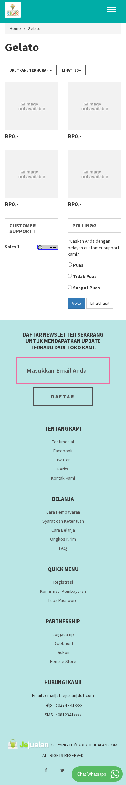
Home (15, 28)
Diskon (63, 652)
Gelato (34, 28)
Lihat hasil (99, 303)
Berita (63, 469)
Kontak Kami (63, 478)
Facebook (63, 451)
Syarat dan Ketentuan (63, 521)
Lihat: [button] (70, 70)
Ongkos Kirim (63, 539)
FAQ (63, 548)
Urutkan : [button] (29, 70)
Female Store (63, 661)
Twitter (63, 460)
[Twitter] (62, 770)
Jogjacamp (63, 634)
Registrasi (63, 582)
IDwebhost (63, 643)
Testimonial (63, 442)
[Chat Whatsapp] (115, 774)
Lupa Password (63, 600)
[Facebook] (45, 770)
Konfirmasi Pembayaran (63, 591)
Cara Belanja (63, 530)
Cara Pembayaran (63, 512)
